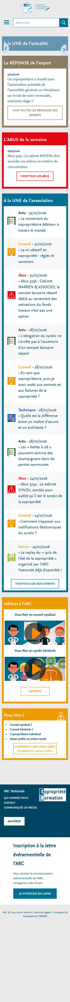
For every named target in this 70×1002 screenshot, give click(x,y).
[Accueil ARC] (35, 8)
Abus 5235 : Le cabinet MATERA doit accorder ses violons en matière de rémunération (34, 161)
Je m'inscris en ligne (35, 893)
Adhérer (14, 821)
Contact (9, 802)
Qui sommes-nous (16, 797)
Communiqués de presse (20, 807)
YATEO (43, 916)
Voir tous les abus (35, 176)
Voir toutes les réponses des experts (35, 113)
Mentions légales (42, 912)
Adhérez (35, 691)
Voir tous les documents (35, 584)
